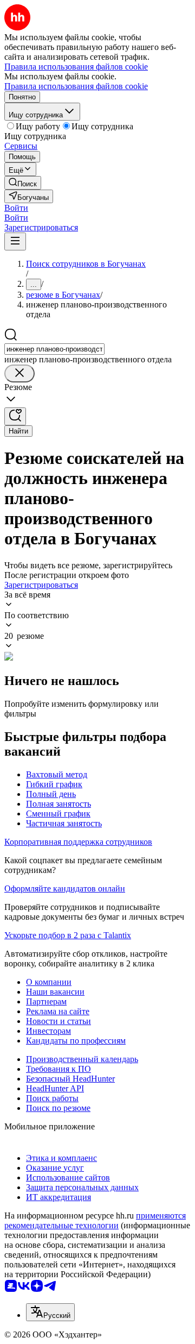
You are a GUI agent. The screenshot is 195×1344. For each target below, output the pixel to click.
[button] (16, 207)
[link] (22, 183)
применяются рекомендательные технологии (95, 1220)
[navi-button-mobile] (15, 241)
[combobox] (54, 349)
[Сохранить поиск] (15, 416)
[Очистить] (19, 373)
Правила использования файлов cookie (76, 86)
